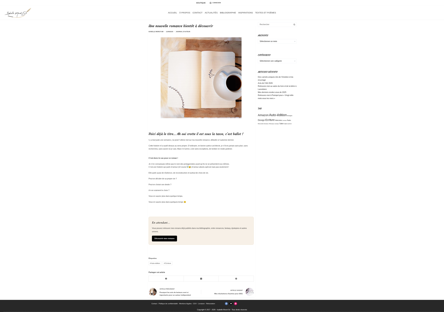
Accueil (172, 13)
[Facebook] (166, 279)
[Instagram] (235, 303)
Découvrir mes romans (164, 238)
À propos (184, 13)
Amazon (263, 115)
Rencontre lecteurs (263, 123)
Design (261, 120)
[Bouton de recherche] (294, 24)
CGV (195, 303)
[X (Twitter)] (201, 279)
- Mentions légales (185, 303)
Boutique (201, 3)
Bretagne (289, 115)
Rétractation (210, 303)
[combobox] (275, 24)
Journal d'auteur (183, 31)
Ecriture (167, 263)
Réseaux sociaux (274, 123)
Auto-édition (155, 263)
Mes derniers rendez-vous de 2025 (272, 92)
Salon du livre (288, 123)
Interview (278, 120)
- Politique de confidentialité (167, 303)
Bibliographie (228, 13)
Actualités (211, 13)
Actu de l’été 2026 (265, 83)
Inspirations (245, 13)
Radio (289, 120)
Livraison (201, 303)
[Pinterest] (236, 279)
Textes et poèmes (265, 13)
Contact (197, 13)
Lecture (284, 120)
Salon (281, 124)
